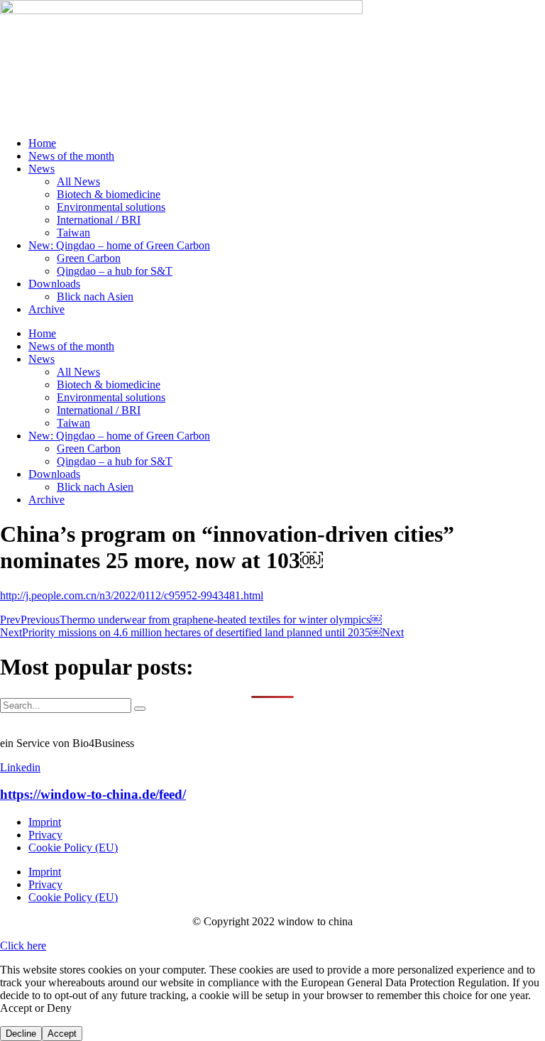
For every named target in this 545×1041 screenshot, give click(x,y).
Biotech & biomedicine (108, 194)
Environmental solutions (111, 207)
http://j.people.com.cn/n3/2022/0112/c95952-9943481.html (131, 595)
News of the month (71, 156)
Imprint (44, 822)
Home (42, 143)
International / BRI (99, 220)
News (41, 169)
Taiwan (73, 233)
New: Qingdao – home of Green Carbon (119, 245)
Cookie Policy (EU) (73, 847)
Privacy (45, 835)
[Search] (139, 709)
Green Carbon (89, 258)
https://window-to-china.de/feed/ (93, 794)
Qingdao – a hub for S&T (114, 271)
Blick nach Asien (95, 296)
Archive (46, 309)
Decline (21, 1033)
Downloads (54, 284)
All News (78, 181)
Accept (62, 1033)
